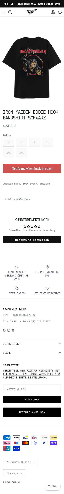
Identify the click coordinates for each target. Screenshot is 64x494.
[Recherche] (12, 12)
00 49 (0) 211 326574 (37, 321)
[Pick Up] (32, 12)
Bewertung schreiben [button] (32, 240)
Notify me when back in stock (32, 168)
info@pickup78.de (24, 314)
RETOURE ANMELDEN (32, 412)
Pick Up (16, 482)
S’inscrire (32, 399)
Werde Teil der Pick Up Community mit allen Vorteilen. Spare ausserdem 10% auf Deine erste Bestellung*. (31, 374)
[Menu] (4, 12)
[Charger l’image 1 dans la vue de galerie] (32, 67)
